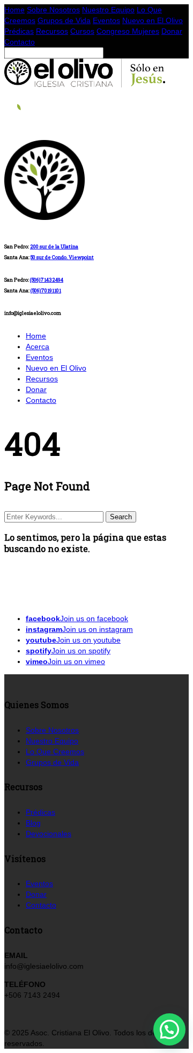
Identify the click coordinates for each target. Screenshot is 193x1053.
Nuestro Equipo (108, 9)
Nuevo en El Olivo (152, 20)
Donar (171, 31)
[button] (169, 1029)
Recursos (52, 31)
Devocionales (48, 833)
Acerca (37, 346)
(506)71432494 (46, 279)
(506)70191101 (46, 290)
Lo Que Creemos (55, 751)
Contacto (19, 42)
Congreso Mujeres (127, 31)
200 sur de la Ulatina (54, 246)
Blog (33, 823)
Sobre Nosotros (53, 9)
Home (14, 9)
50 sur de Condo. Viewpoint (62, 257)
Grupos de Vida (64, 20)
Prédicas (19, 31)
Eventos (106, 20)
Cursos (82, 31)
